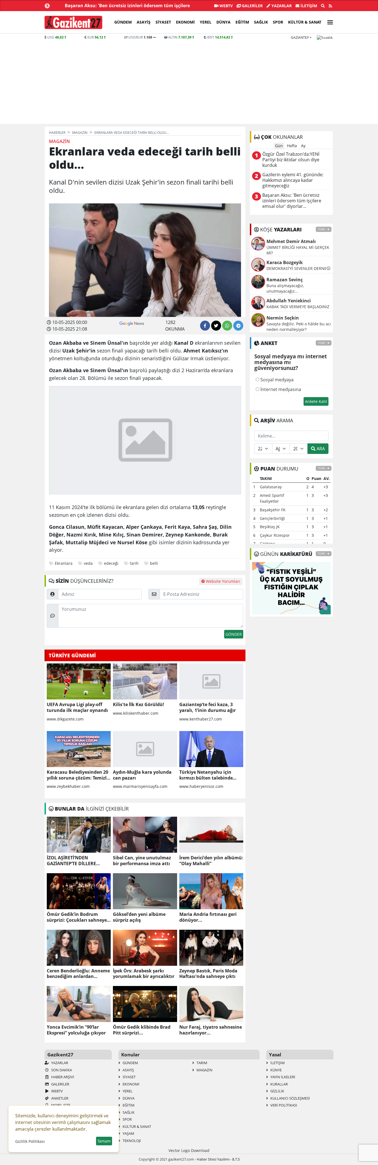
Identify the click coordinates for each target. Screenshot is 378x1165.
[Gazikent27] (73, 22)
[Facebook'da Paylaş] (205, 326)
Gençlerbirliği (272, 518)
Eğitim (242, 22)
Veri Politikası (283, 1105)
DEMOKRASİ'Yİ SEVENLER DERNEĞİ (298, 268)
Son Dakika (61, 1069)
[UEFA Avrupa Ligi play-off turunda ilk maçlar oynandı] (79, 681)
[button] (328, 21)
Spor (278, 22)
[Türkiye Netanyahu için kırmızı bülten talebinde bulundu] (211, 749)
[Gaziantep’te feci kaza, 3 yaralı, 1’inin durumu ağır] (211, 681)
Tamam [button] (104, 1141)
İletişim (308, 5)
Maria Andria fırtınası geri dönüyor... (208, 917)
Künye (276, 1069)
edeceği (111, 563)
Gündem (123, 22)
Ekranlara (64, 563)
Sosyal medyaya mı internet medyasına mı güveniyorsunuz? (290, 362)
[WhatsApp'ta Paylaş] (227, 326)
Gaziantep (300, 37)
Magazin (204, 1069)
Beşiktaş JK (270, 526)
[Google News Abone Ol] (132, 323)
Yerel (205, 22)
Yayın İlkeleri (282, 1076)
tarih (134, 563)
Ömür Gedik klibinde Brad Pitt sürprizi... (141, 1030)
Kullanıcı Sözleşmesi (290, 1098)
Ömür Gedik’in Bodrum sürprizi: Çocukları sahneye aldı (77, 917)
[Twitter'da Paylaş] (216, 326)
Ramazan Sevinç (284, 280)
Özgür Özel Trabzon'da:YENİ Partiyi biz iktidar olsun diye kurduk (290, 159)
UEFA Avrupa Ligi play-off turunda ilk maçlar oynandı (77, 707)
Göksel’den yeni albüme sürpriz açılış (139, 917)
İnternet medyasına (280, 389)
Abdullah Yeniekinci (288, 301)
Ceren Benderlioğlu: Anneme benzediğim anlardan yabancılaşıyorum (78, 974)
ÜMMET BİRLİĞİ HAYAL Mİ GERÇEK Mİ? (297, 250)
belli (154, 563)
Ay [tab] (303, 145)
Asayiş (144, 22)
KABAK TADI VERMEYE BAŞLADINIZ (297, 306)
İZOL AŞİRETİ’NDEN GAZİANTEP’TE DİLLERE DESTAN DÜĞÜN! (71, 861)
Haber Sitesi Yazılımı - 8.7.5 (218, 1159)
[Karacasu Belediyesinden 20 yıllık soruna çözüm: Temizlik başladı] (79, 749)
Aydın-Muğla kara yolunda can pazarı (142, 775)
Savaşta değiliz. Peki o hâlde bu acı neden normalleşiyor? (298, 326)
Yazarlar (281, 5)
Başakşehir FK (273, 509)
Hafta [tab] (292, 145)
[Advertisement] (189, 81)
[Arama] (323, 6)
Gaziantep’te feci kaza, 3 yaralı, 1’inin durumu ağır (207, 707)
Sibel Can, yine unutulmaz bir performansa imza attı (142, 861)
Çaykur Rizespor (275, 535)
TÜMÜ (322, 229)
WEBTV (225, 5)
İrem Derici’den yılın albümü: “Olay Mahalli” (211, 861)
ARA (320, 449)
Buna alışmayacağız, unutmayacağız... (285, 288)
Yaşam (128, 1133)
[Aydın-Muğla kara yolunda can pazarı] (145, 749)
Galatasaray (271, 486)
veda (88, 563)
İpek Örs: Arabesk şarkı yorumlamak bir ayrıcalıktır (143, 974)
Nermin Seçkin (282, 318)
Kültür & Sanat (304, 22)
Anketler (59, 1098)
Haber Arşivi (62, 1076)
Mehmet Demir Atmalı (291, 241)
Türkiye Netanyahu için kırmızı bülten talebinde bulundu (206, 775)
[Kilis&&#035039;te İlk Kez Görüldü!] (145, 681)
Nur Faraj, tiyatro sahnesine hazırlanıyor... (210, 1030)
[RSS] (330, 6)
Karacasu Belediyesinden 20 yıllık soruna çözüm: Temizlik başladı (79, 775)
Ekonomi (185, 22)
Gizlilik (277, 1091)
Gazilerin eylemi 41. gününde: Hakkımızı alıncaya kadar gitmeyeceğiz (292, 180)
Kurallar (279, 1084)
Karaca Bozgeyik (284, 262)
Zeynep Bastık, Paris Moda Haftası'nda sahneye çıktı (208, 974)
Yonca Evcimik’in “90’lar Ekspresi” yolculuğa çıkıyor (76, 1030)
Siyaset (163, 22)
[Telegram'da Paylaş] (238, 326)
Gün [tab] (279, 145)
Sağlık (261, 22)
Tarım (201, 1062)
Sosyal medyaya (276, 380)
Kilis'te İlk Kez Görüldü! (138, 704)
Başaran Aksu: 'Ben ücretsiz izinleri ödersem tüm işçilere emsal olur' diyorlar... (291, 200)
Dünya (223, 22)
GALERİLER (252, 5)
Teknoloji (131, 1140)
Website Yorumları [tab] (222, 581)
